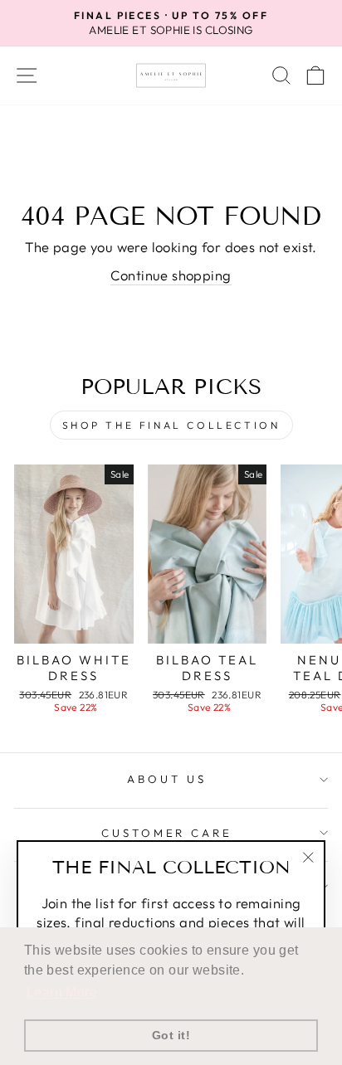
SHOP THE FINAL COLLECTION (171, 425)
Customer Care (167, 832)
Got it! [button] (171, 1035)
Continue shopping (170, 275)
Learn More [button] (62, 992)
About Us (167, 778)
